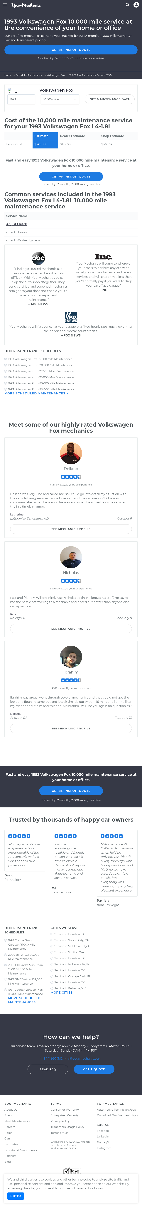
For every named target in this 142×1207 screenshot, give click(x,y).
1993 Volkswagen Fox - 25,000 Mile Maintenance (41, 377)
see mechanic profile (71, 529)
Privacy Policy (60, 1121)
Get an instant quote (71, 50)
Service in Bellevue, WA (70, 988)
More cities (62, 992)
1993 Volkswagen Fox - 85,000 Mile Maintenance (41, 383)
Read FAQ (48, 1069)
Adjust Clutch (16, 224)
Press (8, 1115)
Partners (10, 1156)
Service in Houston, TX (69, 934)
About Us (10, 1109)
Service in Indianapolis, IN (71, 964)
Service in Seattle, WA (69, 952)
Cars (7, 1138)
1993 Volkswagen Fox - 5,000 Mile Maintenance (40, 359)
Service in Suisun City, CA (71, 940)
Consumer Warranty (65, 1109)
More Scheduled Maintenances (35, 393)
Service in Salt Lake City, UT (73, 946)
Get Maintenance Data (110, 99)
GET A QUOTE (94, 1069)
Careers (9, 1127)
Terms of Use (59, 1133)
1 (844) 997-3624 (53, 1058)
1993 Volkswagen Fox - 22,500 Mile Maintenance (41, 371)
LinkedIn (103, 1136)
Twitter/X (103, 1142)
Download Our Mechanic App (117, 1115)
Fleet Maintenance (17, 1121)
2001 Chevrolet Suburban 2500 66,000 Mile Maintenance (25, 969)
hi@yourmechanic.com (84, 1058)
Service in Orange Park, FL (72, 976)
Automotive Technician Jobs (116, 1109)
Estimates (11, 1144)
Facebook (103, 1130)
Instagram (104, 1148)
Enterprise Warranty (65, 1115)
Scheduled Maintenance (21, 1150)
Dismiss (15, 1195)
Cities (8, 1133)
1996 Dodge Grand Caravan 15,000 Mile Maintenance (21, 945)
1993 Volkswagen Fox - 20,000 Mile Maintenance (41, 365)
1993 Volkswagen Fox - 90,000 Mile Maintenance (41, 389)
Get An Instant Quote (71, 176)
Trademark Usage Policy (67, 1127)
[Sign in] (136, 5)
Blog (7, 1161)
